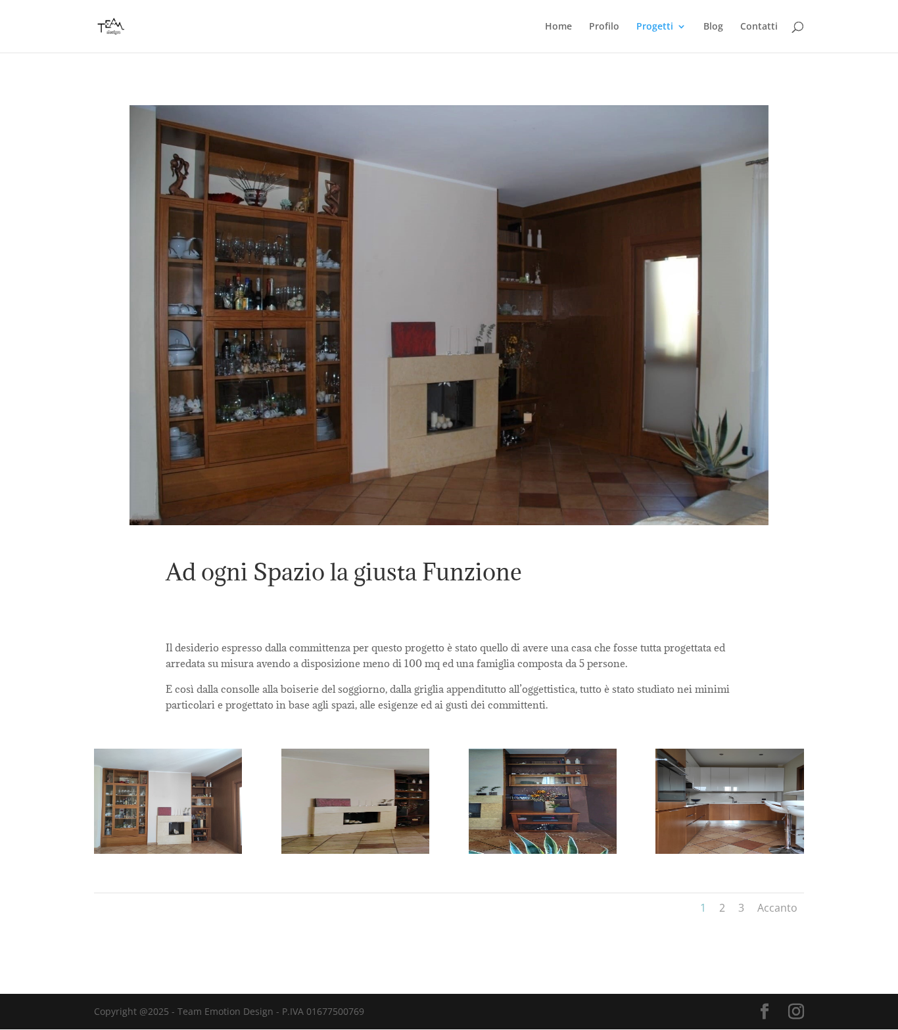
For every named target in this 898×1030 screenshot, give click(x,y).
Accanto (777, 908)
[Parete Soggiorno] (168, 850)
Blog (713, 27)
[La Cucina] (729, 850)
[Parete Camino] (355, 850)
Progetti (654, 27)
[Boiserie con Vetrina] (543, 850)
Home (558, 27)
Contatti (759, 27)
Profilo (604, 27)
